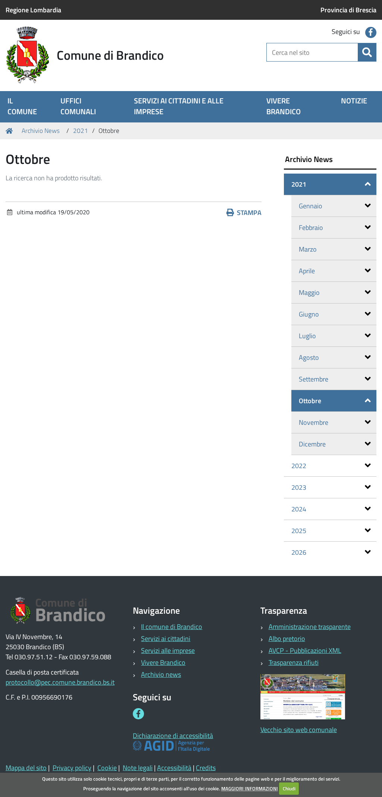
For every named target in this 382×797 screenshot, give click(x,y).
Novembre (313, 422)
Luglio (307, 336)
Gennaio (310, 206)
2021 (80, 131)
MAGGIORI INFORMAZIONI (249, 788)
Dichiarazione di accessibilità (173, 736)
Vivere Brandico (163, 662)
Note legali (138, 768)
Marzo (308, 249)
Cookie (107, 768)
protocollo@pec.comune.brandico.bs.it (60, 682)
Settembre (313, 379)
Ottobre (310, 401)
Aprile (307, 271)
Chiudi (289, 788)
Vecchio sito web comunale (298, 730)
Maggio (309, 292)
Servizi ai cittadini (165, 638)
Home (10, 131)
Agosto (309, 357)
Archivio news (161, 674)
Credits (206, 768)
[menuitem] (24, 107)
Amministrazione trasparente (310, 627)
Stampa (249, 213)
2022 (298, 466)
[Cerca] (367, 52)
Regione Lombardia (33, 10)
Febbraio (311, 227)
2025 (298, 531)
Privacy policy (72, 768)
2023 (298, 487)
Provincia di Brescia (348, 10)
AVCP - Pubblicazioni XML (305, 650)
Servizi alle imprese (168, 650)
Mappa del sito (26, 768)
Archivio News (41, 131)
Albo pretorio (287, 638)
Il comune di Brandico (171, 627)
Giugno (309, 314)
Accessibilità (174, 768)
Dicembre (312, 444)
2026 (298, 552)
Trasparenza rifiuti (294, 662)
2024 (298, 509)
